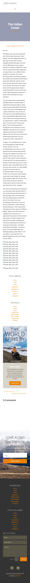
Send (23, 559)
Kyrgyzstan (15, 287)
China (15, 280)
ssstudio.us (18, 575)
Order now (15, 383)
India (15, 282)
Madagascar (15, 289)
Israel (15, 284)
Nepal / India (15, 314)
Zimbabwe (15, 296)
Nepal (15, 294)
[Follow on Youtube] (18, 568)
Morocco (15, 291)
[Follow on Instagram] (12, 568)
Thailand (15, 320)
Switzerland (15, 318)
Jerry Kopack (10, 3)
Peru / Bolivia (15, 316)
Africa (15, 31)
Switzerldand (15, 501)
